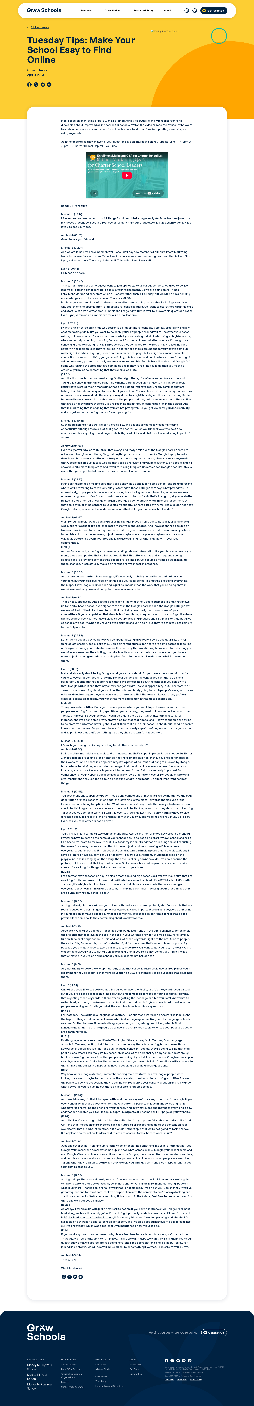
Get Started (215, 10)
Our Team (134, 1369)
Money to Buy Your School (39, 1367)
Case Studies (112, 10)
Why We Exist (135, 1364)
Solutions (86, 10)
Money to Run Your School (40, 1386)
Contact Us (216, 1332)
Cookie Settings (196, 1379)
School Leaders (69, 1364)
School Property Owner (72, 1387)
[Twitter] (36, 84)
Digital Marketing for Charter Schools (88, 1217)
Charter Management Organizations (72, 1375)
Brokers (65, 1382)
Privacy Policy (182, 1379)
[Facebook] (29, 84)
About (167, 10)
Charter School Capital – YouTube (95, 146)
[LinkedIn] (42, 84)
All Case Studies (103, 1369)
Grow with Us (135, 1374)
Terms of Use (169, 1379)
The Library (100, 1381)
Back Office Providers (71, 1369)
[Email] (49, 84)
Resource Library (143, 10)
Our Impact (100, 1364)
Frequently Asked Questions (109, 1386)
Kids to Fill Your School (37, 1377)
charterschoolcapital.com (109, 1221)
